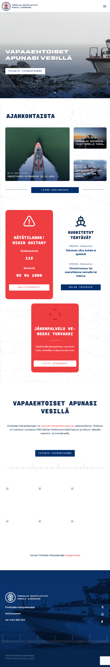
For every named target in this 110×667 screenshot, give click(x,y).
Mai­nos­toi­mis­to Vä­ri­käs (24, 658)
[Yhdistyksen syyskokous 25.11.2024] (37, 154)
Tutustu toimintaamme (55, 453)
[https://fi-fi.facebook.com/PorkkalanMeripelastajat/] (102, 623)
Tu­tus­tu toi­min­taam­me (25, 71)
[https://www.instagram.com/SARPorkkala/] (102, 616)
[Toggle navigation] (104, 6)
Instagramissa (72, 555)
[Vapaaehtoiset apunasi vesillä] (20, 6)
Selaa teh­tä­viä (81, 287)
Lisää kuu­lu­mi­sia (55, 190)
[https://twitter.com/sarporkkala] (102, 609)
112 (29, 258)
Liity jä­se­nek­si (55, 364)
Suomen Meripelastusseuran (58, 426)
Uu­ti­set (24, 173)
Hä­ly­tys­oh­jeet (29, 287)
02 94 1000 (29, 275)
